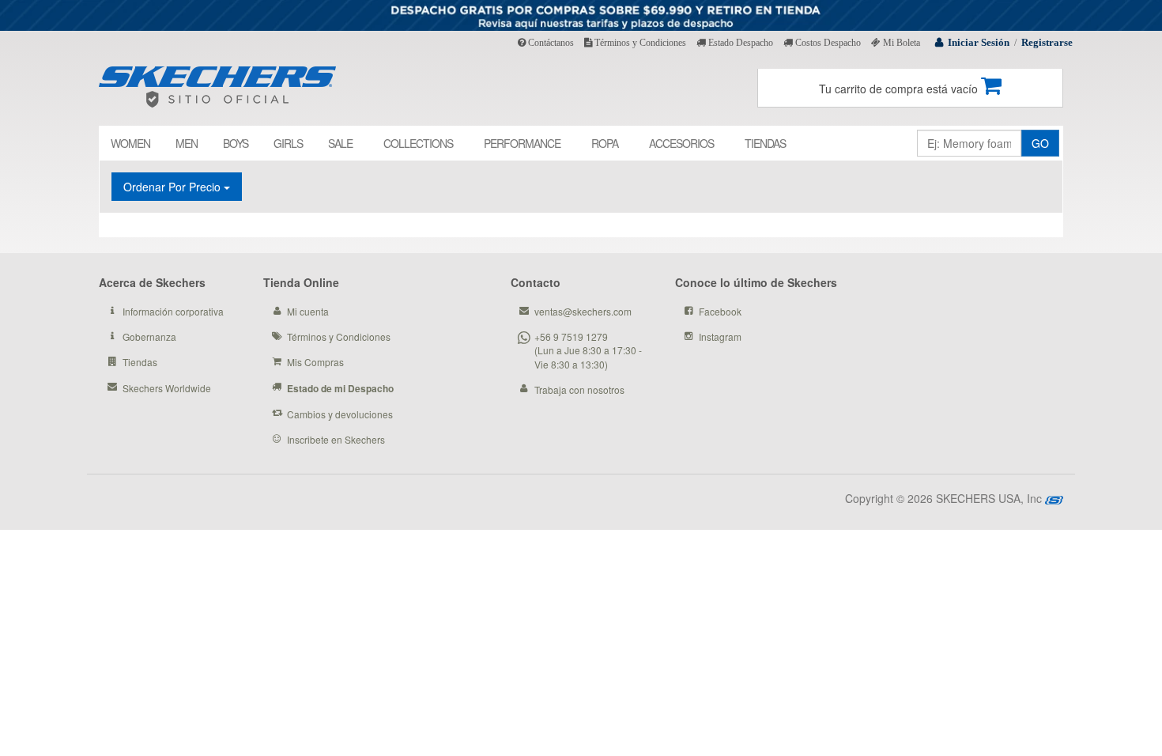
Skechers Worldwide (167, 388)
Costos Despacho (827, 42)
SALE (340, 143)
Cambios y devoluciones (340, 414)
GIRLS (288, 143)
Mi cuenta (308, 311)
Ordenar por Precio (173, 187)
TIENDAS (765, 143)
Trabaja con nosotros (579, 389)
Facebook (720, 311)
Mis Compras (315, 362)
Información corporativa (173, 311)
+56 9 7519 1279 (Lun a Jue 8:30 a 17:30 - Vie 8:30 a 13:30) (588, 350)
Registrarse (1047, 42)
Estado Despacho (739, 42)
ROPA (604, 143)
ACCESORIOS (681, 143)
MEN (186, 143)
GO (1040, 143)
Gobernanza (149, 336)
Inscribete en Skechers (336, 439)
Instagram (720, 336)
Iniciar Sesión (978, 42)
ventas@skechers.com (583, 311)
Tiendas (140, 362)
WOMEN (130, 143)
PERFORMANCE (522, 143)
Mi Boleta (900, 42)
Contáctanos (550, 42)
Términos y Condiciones (639, 42)
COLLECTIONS (418, 143)
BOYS (235, 143)
